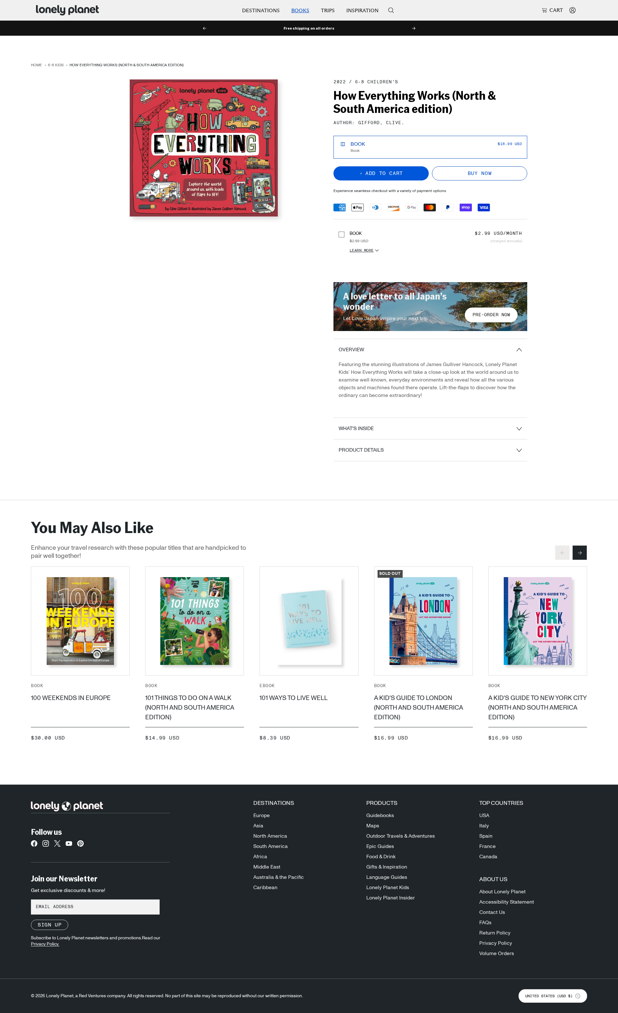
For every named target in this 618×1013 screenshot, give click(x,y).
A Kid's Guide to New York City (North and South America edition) (537, 708)
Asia (258, 825)
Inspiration (362, 10)
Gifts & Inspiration (386, 867)
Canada (488, 856)
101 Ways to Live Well (293, 698)
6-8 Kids (56, 65)
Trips (328, 10)
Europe (261, 815)
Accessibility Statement (506, 902)
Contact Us (492, 912)
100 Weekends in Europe (71, 698)
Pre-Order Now (491, 315)
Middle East (266, 867)
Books (300, 10)
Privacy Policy (495, 943)
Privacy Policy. (45, 944)
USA (484, 815)
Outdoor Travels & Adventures (400, 836)
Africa (260, 856)
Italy (484, 825)
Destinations (261, 10)
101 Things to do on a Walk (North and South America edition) (189, 708)
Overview (351, 349)
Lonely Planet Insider (390, 897)
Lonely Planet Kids (387, 887)
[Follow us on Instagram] (45, 845)
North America (270, 836)
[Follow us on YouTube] (69, 845)
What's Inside (356, 428)
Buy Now (480, 173)
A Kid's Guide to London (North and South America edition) (418, 708)
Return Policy (494, 932)
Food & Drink (381, 856)
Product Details (361, 450)
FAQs (485, 922)
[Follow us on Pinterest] (80, 845)
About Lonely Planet (502, 891)
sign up (49, 924)
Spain (485, 836)
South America (270, 846)
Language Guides (386, 877)
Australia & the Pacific (278, 877)
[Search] (391, 10)
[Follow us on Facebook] (34, 845)
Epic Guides (380, 846)
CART (556, 10)
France (487, 846)
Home (36, 65)
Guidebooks (380, 815)
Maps (372, 825)
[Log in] (572, 10)
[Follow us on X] (57, 845)
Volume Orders (496, 953)
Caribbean (265, 887)
